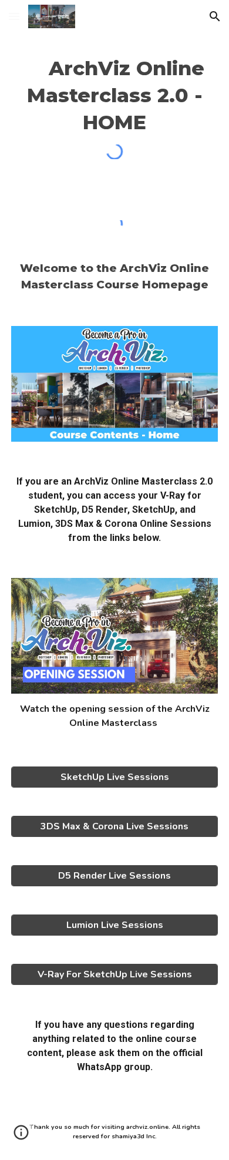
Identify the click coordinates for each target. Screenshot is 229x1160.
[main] (114, 95)
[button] (14, 16)
